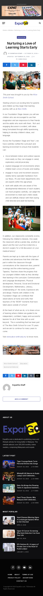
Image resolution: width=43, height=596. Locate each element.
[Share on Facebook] (7, 65)
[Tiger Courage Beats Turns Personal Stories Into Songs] (9, 464)
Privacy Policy (14, 578)
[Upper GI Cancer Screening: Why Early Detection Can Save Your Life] (9, 534)
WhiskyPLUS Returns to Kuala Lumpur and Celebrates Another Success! (28, 475)
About (17, 574)
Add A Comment (21, 399)
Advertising (28, 578)
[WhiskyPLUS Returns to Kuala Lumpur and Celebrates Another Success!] (9, 476)
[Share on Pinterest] (23, 65)
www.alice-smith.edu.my (16, 337)
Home (5, 30)
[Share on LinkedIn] (32, 65)
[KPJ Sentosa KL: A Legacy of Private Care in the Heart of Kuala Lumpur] (9, 547)
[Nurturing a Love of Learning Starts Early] (21, 80)
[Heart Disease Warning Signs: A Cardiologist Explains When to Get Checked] (9, 520)
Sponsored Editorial (11, 367)
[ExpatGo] (21, 23)
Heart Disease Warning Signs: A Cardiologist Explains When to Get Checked (28, 519)
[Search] (39, 23)
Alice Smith (22, 109)
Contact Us (21, 581)
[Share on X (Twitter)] (15, 65)
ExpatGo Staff (16, 53)
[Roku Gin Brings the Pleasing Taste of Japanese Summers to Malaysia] (9, 488)
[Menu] (3, 23)
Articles (10, 30)
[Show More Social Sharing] (38, 65)
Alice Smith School (10, 363)
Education (21, 37)
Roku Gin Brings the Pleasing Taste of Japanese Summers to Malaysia (28, 487)
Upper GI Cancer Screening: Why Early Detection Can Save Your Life (28, 533)
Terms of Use (27, 574)
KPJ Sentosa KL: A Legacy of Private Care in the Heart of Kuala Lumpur (27, 546)
